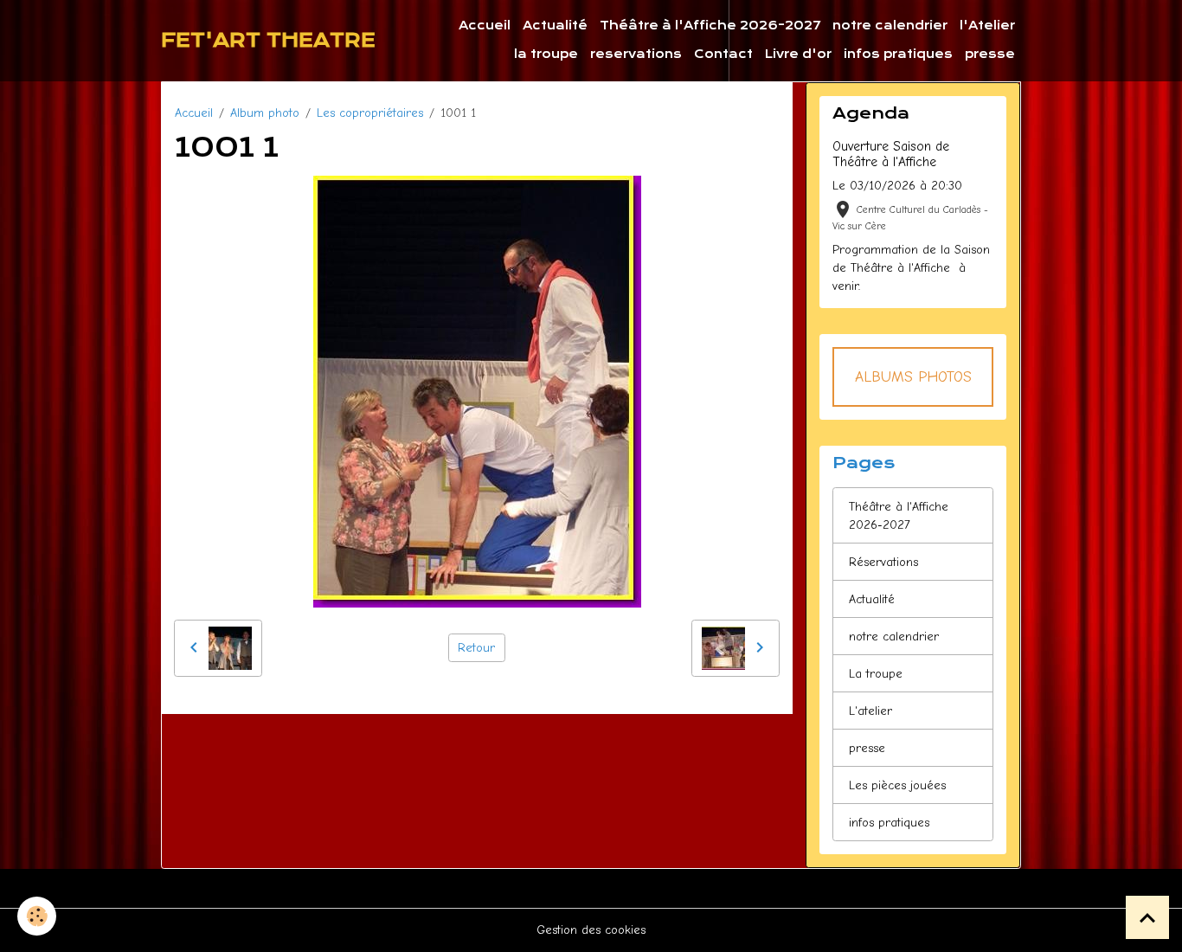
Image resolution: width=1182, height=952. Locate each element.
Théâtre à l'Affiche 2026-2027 (710, 25)
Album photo (264, 113)
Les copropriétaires (370, 113)
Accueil (485, 25)
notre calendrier (890, 25)
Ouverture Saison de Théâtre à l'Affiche (890, 154)
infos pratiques (898, 54)
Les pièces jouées (897, 785)
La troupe (876, 673)
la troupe (546, 54)
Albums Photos (913, 376)
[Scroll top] (1147, 917)
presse (990, 54)
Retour (476, 647)
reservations (636, 54)
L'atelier (870, 711)
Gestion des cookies (591, 930)
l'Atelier (987, 25)
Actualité (555, 25)
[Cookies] (36, 916)
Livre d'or (798, 54)
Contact (723, 54)
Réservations (883, 562)
